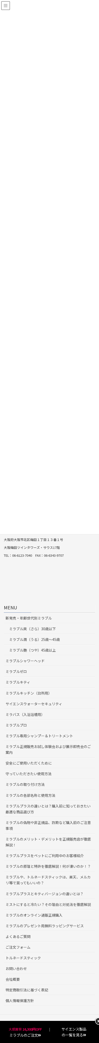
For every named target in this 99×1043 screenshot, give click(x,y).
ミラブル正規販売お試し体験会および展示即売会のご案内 (48, 749)
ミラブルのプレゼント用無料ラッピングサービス (45, 925)
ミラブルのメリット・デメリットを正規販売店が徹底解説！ (48, 841)
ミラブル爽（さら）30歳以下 (32, 628)
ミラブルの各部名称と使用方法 (30, 795)
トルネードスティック (23, 957)
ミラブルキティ (18, 682)
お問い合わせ (16, 968)
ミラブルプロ (16, 725)
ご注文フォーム (18, 947)
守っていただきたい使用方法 (29, 773)
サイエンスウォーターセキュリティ (34, 703)
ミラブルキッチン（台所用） (29, 693)
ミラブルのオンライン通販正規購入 (34, 915)
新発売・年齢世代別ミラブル (29, 618)
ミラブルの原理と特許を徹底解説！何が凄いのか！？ (48, 866)
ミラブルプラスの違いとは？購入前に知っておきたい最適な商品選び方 (48, 808)
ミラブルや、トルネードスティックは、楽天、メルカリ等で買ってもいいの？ (48, 879)
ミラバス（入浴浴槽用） (25, 714)
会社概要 (13, 979)
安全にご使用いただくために (29, 763)
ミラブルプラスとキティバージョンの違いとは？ (45, 893)
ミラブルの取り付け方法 (25, 784)
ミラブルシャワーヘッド (25, 660)
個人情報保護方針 (20, 1000)
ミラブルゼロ (16, 671)
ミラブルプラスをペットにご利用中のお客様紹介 (45, 855)
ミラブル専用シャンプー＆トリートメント (39, 735)
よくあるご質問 (18, 936)
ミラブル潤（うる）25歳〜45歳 (34, 639)
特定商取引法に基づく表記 (27, 989)
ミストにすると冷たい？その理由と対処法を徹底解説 (48, 904)
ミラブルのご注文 (23, 1035)
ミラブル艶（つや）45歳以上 (32, 650)
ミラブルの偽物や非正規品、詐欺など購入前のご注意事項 (48, 825)
